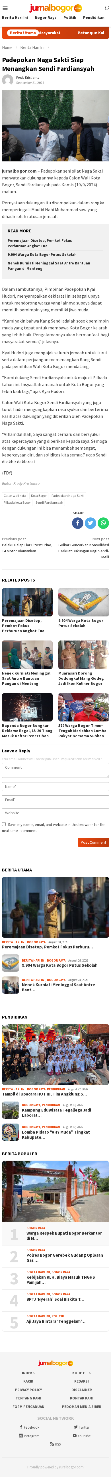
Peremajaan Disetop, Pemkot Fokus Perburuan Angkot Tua (40, 243)
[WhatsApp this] (103, 523)
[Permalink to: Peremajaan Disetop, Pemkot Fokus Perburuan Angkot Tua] (55, 907)
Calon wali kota (15, 495)
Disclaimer (81, 1389)
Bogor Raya (36, 942)
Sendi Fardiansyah (49, 502)
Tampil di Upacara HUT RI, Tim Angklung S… (44, 1094)
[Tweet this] (90, 523)
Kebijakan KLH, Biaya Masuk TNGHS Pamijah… (60, 1280)
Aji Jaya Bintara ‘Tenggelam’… (55, 1321)
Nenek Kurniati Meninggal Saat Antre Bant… (58, 987)
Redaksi (81, 1381)
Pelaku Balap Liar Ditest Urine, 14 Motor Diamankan (27, 544)
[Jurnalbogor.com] (55, 7)
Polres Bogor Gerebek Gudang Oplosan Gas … (64, 1258)
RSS (58, 1444)
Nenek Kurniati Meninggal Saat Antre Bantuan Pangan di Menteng (26, 678)
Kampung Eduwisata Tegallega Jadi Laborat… (56, 1113)
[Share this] (77, 523)
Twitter (84, 1427)
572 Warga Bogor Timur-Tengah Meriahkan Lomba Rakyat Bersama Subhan (82, 730)
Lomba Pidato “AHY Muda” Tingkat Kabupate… (56, 1135)
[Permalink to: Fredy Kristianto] (7, 79)
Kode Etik (81, 1373)
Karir (28, 1381)
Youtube (84, 1435)
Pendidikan (56, 1089)
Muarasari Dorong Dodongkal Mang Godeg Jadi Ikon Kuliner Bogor (81, 678)
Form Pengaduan (28, 1406)
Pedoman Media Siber (81, 1406)
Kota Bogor (39, 495)
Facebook (31, 1427)
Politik (58, 1316)
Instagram (32, 1435)
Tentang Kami (28, 1398)
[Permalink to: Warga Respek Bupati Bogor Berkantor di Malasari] (55, 1191)
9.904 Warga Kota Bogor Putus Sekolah (42, 254)
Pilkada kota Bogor (17, 502)
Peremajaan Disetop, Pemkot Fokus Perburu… (47, 947)
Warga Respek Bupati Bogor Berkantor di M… (64, 1236)
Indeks (28, 1373)
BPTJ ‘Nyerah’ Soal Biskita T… (55, 1299)
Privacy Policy (28, 1389)
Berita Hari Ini (14, 942)
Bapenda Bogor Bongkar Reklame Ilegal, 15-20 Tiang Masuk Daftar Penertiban (27, 730)
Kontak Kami (81, 1398)
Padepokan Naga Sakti (68, 495)
